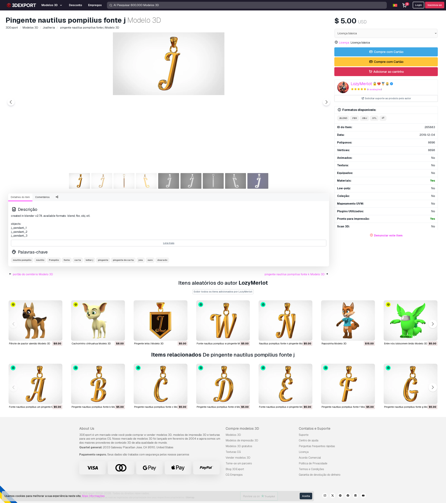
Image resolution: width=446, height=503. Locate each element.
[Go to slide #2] (101, 181)
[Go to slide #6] (190, 181)
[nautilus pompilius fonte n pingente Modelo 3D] (285, 320)
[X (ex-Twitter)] (332, 496)
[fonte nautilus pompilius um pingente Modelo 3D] (35, 384)
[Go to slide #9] (257, 181)
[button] (432, 324)
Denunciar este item (388, 235)
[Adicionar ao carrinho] (50, 336)
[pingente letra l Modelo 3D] (160, 320)
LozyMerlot (361, 83)
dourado (162, 260)
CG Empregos (234, 475)
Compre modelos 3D (242, 428)
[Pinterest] (340, 496)
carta (77, 260)
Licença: (344, 42)
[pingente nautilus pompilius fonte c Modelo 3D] (160, 384)
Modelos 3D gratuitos (239, 446)
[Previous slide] (11, 102)
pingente (103, 260)
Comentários (42, 197)
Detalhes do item (20, 197)
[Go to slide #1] (79, 181)
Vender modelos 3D (238, 457)
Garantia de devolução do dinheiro (319, 475)
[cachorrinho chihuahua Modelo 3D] (98, 320)
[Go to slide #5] (168, 181)
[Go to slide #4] (146, 181)
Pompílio (54, 260)
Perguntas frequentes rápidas (317, 446)
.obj (364, 118)
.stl (374, 118)
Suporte (304, 435)
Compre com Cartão (388, 52)
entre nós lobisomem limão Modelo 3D (405, 343)
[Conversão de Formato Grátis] (383, 118)
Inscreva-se (435, 5)
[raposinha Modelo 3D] (348, 320)
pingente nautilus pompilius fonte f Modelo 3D (347, 406)
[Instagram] (324, 496)
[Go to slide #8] (235, 181)
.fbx (354, 118)
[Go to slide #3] (124, 181)
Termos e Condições (311, 469)
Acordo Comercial (310, 457)
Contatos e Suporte (314, 428)
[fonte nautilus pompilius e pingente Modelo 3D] (285, 384)
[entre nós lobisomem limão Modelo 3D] (410, 320)
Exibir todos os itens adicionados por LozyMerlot (223, 291)
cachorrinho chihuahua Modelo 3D (91, 343)
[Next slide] (326, 102)
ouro (150, 260)
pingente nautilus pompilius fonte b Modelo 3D (98, 406)
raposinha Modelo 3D (334, 343)
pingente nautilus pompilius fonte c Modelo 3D (160, 406)
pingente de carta (123, 260)
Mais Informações (93, 496)
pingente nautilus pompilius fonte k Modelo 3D (294, 274)
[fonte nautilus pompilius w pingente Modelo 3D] (223, 320)
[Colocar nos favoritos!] (57, 336)
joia (141, 260)
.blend (343, 118)
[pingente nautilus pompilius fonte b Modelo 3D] (98, 384)
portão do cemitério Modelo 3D (33, 274)
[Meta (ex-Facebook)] (347, 496)
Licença (304, 452)
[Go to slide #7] (213, 181)
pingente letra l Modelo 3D (149, 343)
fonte (67, 260)
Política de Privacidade (313, 463)
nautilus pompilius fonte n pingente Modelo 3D (285, 343)
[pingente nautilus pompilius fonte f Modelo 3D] (348, 384)
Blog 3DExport (235, 469)
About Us (86, 428)
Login (418, 5)
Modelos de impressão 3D (242, 440)
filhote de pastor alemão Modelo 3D (29, 343)
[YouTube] (363, 496)
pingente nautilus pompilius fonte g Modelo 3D (410, 406)
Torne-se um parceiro (239, 463)
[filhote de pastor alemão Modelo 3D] (35, 320)
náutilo (40, 260)
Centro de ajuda (308, 440)
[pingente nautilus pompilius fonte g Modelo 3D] (410, 384)
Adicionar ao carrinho (388, 72)
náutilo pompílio (22, 260)
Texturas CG (233, 452)
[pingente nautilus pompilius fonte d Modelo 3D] (223, 384)
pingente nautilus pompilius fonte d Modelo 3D (223, 406)
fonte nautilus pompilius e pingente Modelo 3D (285, 406)
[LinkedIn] (355, 496)
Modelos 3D (233, 435)
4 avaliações (374, 89)
